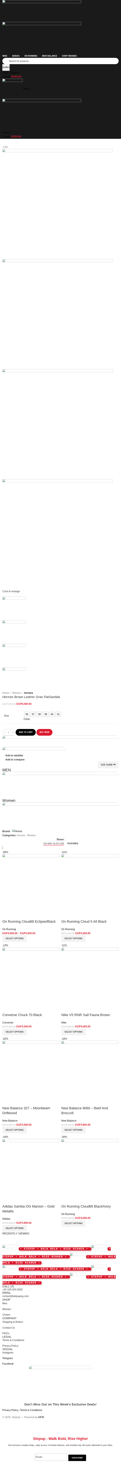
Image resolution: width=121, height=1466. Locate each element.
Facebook (8, 1363)
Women (16, 693)
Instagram (7, 1352)
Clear (27, 719)
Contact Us (8, 1327)
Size (6, 715)
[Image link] (60, 1382)
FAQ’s (5, 1333)
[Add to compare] (65, 1200)
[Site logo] (41, 10)
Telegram (7, 1358)
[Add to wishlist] (82, 1200)
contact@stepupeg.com (15, 1296)
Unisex (6, 1314)
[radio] (26, 714)
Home (5, 693)
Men (4, 1303)
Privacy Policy (10, 1345)
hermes (28, 693)
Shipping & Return (12, 1322)
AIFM (41, 1417)
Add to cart (26, 732)
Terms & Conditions (13, 1340)
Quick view (74, 1200)
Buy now (44, 732)
